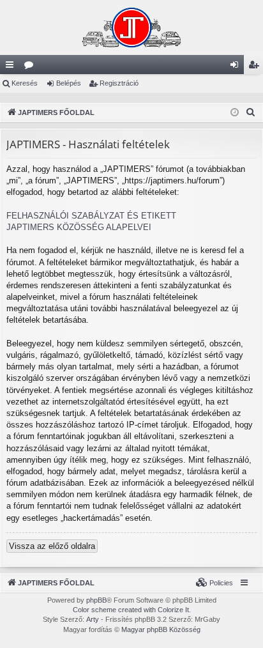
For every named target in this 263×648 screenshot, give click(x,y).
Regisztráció (119, 83)
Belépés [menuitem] (237, 67)
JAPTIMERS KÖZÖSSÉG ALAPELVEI (78, 227)
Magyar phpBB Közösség (160, 629)
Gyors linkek (12, 67)
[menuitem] (251, 112)
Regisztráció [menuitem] (256, 67)
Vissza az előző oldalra (52, 546)
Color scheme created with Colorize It (131, 609)
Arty (92, 619)
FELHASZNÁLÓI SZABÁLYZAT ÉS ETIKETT (91, 215)
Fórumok (31, 67)
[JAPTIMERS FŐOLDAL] (131, 27)
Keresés (24, 83)
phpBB (96, 600)
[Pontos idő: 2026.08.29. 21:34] (234, 112)
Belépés (68, 83)
